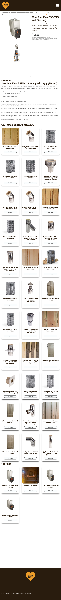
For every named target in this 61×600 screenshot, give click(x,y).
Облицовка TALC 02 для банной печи (10, 330)
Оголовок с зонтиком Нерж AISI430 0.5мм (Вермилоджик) (30, 300)
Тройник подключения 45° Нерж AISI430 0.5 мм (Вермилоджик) (30, 238)
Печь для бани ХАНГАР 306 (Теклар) (10, 486)
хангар (47, 39)
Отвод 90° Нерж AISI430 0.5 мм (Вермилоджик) (30, 452)
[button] (2, 14)
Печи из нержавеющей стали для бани (45, 15)
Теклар (41, 39)
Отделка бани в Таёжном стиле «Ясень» (10, 147)
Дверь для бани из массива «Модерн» (10, 421)
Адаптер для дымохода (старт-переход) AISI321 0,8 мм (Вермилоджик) (50, 177)
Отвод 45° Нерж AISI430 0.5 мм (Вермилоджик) (10, 207)
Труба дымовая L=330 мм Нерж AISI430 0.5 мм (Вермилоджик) (50, 238)
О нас (43, 586)
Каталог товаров (34, 586)
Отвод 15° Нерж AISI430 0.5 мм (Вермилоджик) (30, 207)
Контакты (50, 586)
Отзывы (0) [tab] (37, 76)
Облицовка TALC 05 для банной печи (30, 392)
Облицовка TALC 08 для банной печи (51, 392)
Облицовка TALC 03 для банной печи (10, 177)
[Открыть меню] (58, 5)
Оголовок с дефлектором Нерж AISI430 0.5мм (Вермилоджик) (30, 331)
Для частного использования (48, 38)
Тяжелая (44, 39)
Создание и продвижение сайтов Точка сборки (13, 597)
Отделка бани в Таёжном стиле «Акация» (50, 330)
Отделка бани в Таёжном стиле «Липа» (30, 268)
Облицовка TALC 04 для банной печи (51, 268)
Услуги (17, 586)
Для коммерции (40, 38)
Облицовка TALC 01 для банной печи (50, 147)
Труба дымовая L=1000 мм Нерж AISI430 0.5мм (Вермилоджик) (51, 453)
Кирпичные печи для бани (30, 485)
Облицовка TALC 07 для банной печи (30, 177)
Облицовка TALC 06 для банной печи (10, 237)
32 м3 (35, 38)
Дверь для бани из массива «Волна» (50, 361)
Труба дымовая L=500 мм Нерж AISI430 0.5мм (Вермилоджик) (10, 269)
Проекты (24, 586)
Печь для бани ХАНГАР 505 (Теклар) (10, 515)
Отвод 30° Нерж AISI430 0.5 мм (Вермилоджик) (30, 147)
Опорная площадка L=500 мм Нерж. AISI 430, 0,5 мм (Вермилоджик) (10, 362)
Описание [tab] (23, 76)
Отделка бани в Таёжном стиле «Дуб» (50, 207)
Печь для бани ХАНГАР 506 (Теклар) (51, 486)
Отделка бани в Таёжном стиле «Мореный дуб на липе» (30, 362)
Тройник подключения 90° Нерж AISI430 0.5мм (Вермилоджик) (30, 422)
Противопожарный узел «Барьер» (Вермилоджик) (10, 392)
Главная (10, 586)
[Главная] (1, 12)
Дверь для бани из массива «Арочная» (50, 299)
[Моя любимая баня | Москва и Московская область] (6, 5)
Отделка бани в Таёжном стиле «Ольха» (50, 421)
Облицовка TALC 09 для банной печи (10, 299)
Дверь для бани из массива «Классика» (10, 452)
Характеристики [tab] (30, 76)
